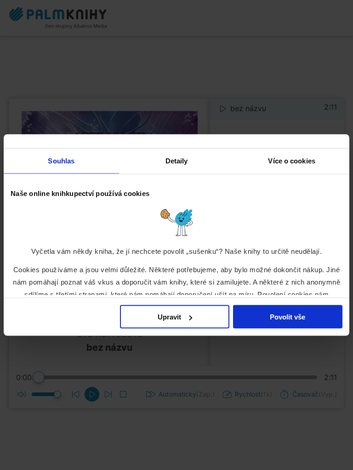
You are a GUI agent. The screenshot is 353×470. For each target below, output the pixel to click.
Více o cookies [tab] (291, 161)
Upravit (169, 317)
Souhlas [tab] (61, 161)
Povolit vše (287, 317)
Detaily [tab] (176, 161)
